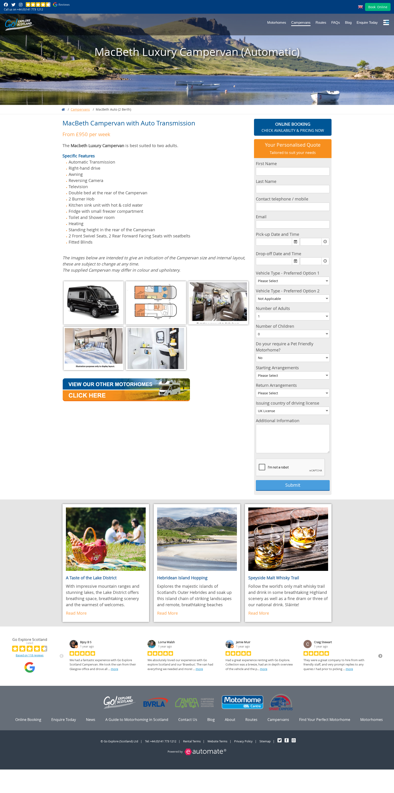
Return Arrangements (276, 385)
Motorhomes (276, 22)
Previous (61, 656)
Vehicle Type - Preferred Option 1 (287, 273)
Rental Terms (192, 741)
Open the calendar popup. (296, 242)
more (114, 669)
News (90, 719)
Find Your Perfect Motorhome (324, 719)
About (230, 719)
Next (380, 656)
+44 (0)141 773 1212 (30, 9)
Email (261, 216)
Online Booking (28, 719)
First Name (266, 163)
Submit (292, 485)
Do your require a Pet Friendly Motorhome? (284, 347)
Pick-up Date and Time (277, 234)
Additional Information (277, 420)
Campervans (301, 22)
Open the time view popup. (325, 242)
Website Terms (217, 741)
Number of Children (275, 326)
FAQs (335, 22)
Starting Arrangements (277, 367)
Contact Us (187, 719)
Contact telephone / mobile (282, 199)
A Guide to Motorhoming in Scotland (136, 719)
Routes (321, 22)
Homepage (63, 109)
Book (377, 7)
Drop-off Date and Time (278, 253)
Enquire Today (367, 22)
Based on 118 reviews (30, 655)
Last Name (266, 181)
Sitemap (265, 741)
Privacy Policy (243, 741)
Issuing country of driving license (287, 403)
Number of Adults (273, 308)
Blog (348, 22)
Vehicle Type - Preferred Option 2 (287, 291)
